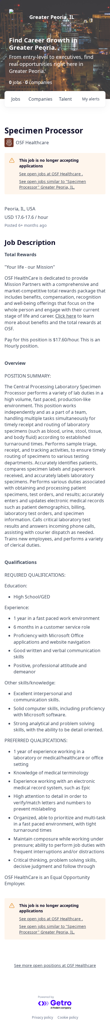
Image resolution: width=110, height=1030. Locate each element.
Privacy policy (42, 1017)
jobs (15, 99)
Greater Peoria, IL (51, 17)
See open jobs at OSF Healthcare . (51, 173)
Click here (65, 316)
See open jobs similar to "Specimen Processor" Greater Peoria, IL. (52, 184)
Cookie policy (68, 1017)
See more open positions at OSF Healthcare (55, 965)
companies (40, 99)
